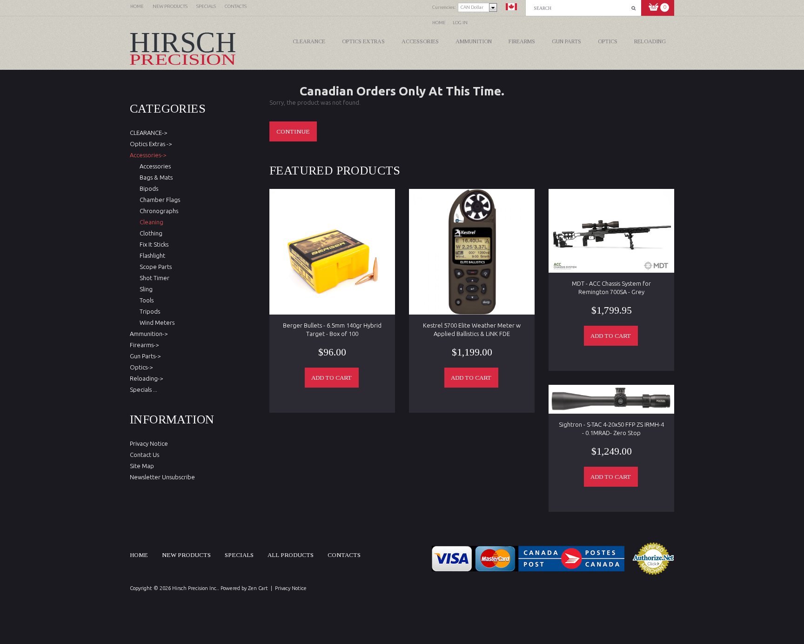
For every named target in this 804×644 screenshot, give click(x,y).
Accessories (420, 41)
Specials (239, 554)
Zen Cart (258, 588)
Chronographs (157, 211)
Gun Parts (566, 41)
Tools (145, 300)
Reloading (650, 41)
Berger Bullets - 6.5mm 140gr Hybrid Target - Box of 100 (332, 329)
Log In (460, 22)
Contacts (344, 554)
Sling (145, 289)
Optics (607, 41)
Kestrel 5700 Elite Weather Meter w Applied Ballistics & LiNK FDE (472, 329)
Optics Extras (363, 41)
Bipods (147, 188)
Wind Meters (155, 322)
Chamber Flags (158, 199)
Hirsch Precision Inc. (195, 588)
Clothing (149, 233)
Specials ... (143, 389)
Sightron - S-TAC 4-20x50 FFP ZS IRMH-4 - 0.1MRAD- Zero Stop (611, 428)
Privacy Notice (149, 443)
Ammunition (474, 41)
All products (291, 554)
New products (186, 554)
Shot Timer (153, 278)
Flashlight (151, 255)
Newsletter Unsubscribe (162, 477)
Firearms (522, 41)
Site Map (142, 466)
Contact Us (144, 454)
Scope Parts (154, 266)
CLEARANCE (309, 41)
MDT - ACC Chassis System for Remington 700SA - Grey (611, 287)
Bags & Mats (155, 177)
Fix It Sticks (152, 244)
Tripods (148, 311)
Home (439, 22)
